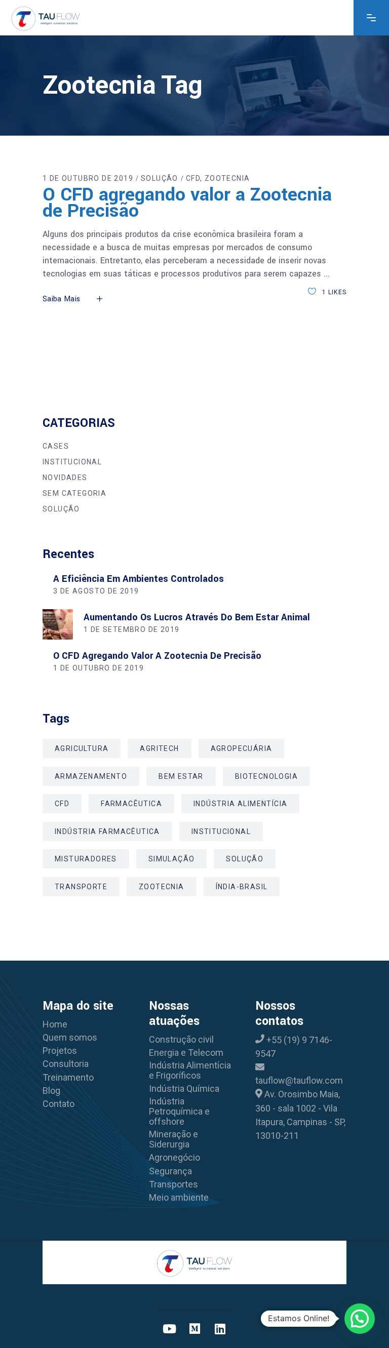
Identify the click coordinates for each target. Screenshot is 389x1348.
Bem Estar (181, 776)
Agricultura (81, 748)
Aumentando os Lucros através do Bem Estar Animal (197, 617)
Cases (56, 446)
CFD (193, 178)
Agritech (159, 748)
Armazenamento (91, 776)
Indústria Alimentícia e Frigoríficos (190, 1070)
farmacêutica (131, 804)
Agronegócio (174, 1158)
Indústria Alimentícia (240, 804)
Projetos (60, 1051)
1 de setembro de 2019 (131, 629)
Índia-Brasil (242, 887)
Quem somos (70, 1038)
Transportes (173, 1184)
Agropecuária (242, 748)
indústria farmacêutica (107, 831)
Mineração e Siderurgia (173, 1139)
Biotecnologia (266, 776)
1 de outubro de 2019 (88, 178)
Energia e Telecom (186, 1053)
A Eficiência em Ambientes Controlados (138, 578)
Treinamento (68, 1078)
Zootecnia (227, 178)
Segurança (170, 1171)
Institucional (72, 462)
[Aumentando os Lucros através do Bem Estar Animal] (58, 624)
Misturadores (86, 859)
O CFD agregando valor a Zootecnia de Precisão (187, 202)
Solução (159, 178)
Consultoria (66, 1064)
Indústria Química (184, 1089)
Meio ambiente (179, 1198)
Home (55, 1024)
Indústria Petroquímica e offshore (179, 1111)
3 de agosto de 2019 (96, 591)
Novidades (65, 477)
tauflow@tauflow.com (299, 1080)
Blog (51, 1091)
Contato (58, 1104)
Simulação (171, 859)
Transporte (81, 887)
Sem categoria (74, 493)
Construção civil (181, 1040)
